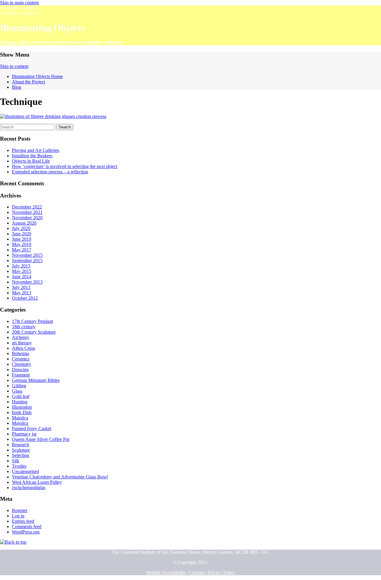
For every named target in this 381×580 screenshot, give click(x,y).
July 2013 (21, 287)
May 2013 (21, 292)
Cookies (196, 572)
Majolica (20, 423)
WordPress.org (26, 531)
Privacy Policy (221, 572)
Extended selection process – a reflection (50, 171)
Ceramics (20, 358)
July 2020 (21, 228)
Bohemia (20, 353)
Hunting (19, 401)
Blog (16, 87)
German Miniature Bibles (36, 380)
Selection (20, 455)
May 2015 (21, 271)
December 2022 (27, 206)
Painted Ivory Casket (31, 428)
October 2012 (25, 298)
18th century (23, 326)
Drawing (20, 369)
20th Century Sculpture (34, 332)
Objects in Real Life (31, 161)
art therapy (22, 342)
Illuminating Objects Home (37, 76)
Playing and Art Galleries (35, 150)
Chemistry (21, 364)
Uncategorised (25, 471)
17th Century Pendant (32, 321)
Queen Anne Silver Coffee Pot (40, 439)
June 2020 (21, 233)
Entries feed (23, 521)
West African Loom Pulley (37, 482)
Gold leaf (20, 396)
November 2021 (27, 212)
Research (20, 444)
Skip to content (14, 66)
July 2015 (21, 265)
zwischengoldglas (28, 487)
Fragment (21, 374)
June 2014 (21, 276)
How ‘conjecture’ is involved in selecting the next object (64, 166)
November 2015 (27, 255)
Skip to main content (19, 2)
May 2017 (21, 249)
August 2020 (24, 223)
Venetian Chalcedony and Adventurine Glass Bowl (60, 476)
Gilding (19, 385)
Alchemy (20, 337)
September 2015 (27, 260)
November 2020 (27, 217)
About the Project (28, 81)
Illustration (22, 407)
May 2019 (21, 244)
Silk (15, 460)
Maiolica (20, 417)
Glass (17, 391)
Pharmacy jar (24, 433)
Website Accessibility (166, 572)
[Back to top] (13, 542)
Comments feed (26, 526)
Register (19, 510)
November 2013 (27, 281)
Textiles (19, 466)
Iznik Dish (22, 412)
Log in (18, 515)
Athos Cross (23, 348)
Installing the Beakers (32, 155)
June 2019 (21, 239)
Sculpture (21, 450)
